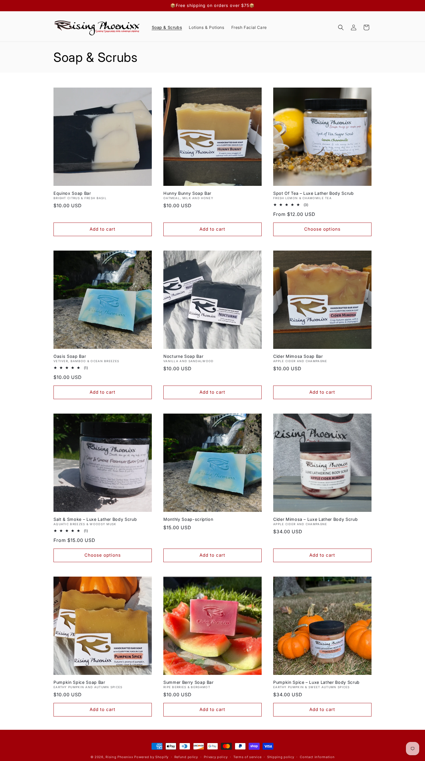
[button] (341, 27)
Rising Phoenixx (119, 757)
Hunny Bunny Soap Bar (187, 193)
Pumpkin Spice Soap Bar (79, 681)
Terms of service (247, 757)
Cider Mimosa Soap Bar (298, 356)
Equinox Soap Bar (72, 193)
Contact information (317, 757)
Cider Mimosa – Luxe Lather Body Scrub (315, 519)
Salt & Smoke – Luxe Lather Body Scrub (95, 519)
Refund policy (186, 757)
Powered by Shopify (151, 757)
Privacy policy (216, 757)
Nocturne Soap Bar (183, 356)
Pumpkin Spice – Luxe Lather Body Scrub (316, 681)
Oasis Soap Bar (69, 356)
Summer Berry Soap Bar (188, 681)
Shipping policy (280, 757)
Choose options (322, 229)
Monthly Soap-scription (188, 519)
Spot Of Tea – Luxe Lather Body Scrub (313, 193)
